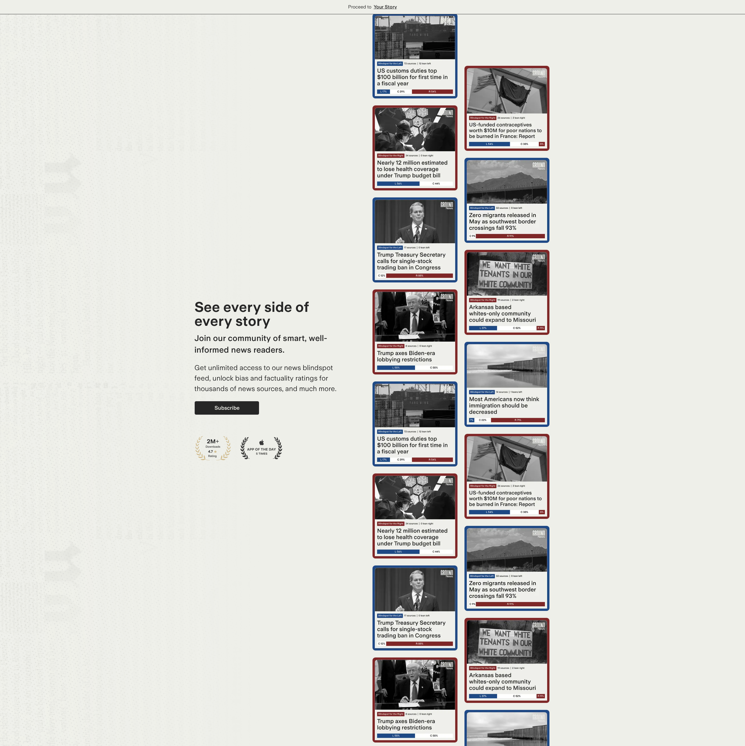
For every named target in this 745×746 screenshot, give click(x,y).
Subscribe (227, 408)
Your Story (385, 7)
